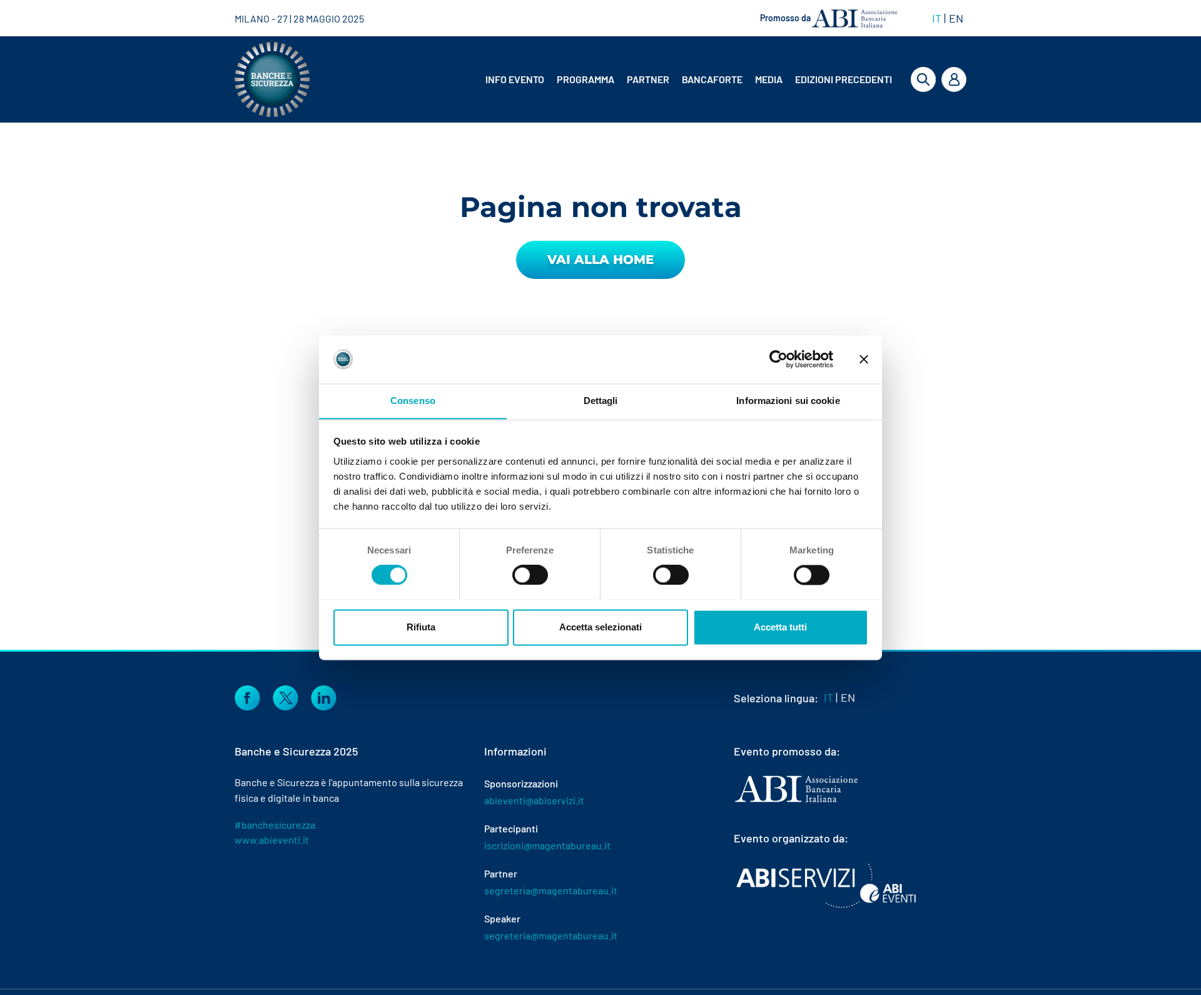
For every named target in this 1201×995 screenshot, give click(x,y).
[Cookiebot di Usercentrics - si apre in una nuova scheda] (778, 359)
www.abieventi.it (272, 840)
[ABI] (796, 802)
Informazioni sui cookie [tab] (787, 400)
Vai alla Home (600, 259)
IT (936, 18)
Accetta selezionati (600, 627)
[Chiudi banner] (863, 359)
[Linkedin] (324, 697)
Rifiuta (421, 627)
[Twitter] (285, 697)
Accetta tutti (780, 627)
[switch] (530, 575)
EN (956, 18)
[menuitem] (516, 79)
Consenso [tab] (412, 400)
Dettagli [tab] (601, 400)
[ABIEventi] (827, 885)
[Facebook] (247, 697)
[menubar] (678, 79)
